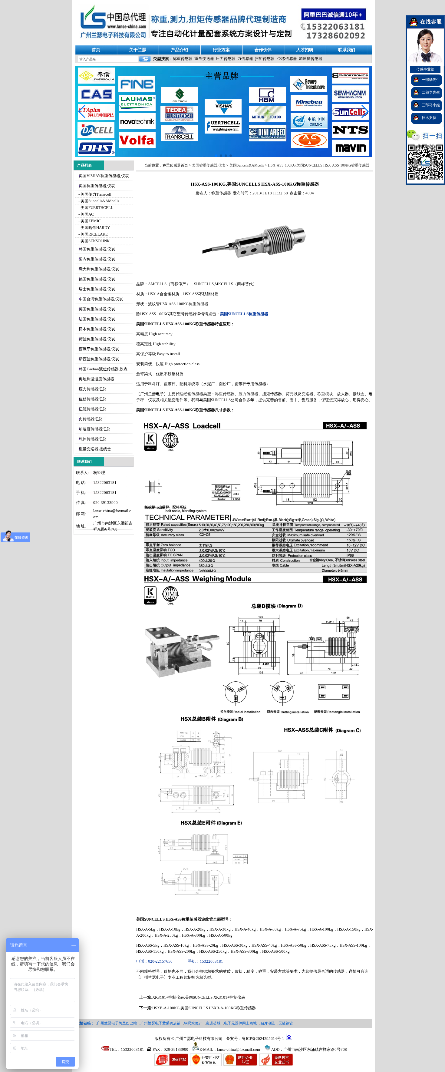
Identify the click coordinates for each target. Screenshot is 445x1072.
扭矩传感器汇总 (92, 409)
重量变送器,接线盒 (95, 449)
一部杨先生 (431, 80)
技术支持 (429, 118)
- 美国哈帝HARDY (93, 227)
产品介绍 (179, 50)
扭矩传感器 (265, 58)
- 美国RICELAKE (92, 234)
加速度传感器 (310, 58)
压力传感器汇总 (92, 389)
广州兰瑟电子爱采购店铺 (160, 1023)
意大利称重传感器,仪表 (99, 269)
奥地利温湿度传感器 (96, 379)
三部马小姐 (431, 105)
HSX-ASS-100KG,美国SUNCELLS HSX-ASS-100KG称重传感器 (318, 165)
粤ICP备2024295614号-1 (263, 1038)
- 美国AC (85, 214)
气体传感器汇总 (92, 439)
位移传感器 (287, 58)
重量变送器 (204, 58)
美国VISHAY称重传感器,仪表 (104, 176)
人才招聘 (304, 50)
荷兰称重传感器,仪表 (97, 339)
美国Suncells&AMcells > (248, 165)
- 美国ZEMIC (89, 221)
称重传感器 (183, 58)
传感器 (197, 394)
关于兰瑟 (137, 50)
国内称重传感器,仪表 (97, 259)
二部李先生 (431, 92)
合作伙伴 (263, 50)
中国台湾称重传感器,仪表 (101, 299)
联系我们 (346, 50)
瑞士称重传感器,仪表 (97, 289)
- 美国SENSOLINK (93, 241)
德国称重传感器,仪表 (97, 279)
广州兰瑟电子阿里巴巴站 (117, 1023)
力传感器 (245, 58)
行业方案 (221, 50)
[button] (365, 111)
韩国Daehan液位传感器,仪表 (103, 369)
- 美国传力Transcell (94, 194)
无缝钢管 (286, 1023)
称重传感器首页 (175, 165)
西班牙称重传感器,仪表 (99, 349)
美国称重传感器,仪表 (97, 186)
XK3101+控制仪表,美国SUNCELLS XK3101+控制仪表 (198, 997)
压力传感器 (226, 58)
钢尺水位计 (193, 1023)
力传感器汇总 (90, 419)
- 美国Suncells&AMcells (98, 201)
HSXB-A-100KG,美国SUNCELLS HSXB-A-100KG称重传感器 (204, 1008)
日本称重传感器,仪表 (97, 329)
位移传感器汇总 (92, 399)
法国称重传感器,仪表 (97, 319)
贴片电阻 (267, 1023)
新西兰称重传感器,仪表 (99, 359)
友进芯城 (213, 1023)
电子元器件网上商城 (240, 1023)
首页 (96, 50)
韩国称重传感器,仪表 (97, 249)
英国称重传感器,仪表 (97, 309)
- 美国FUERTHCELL (95, 207)
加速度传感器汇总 (94, 429)
